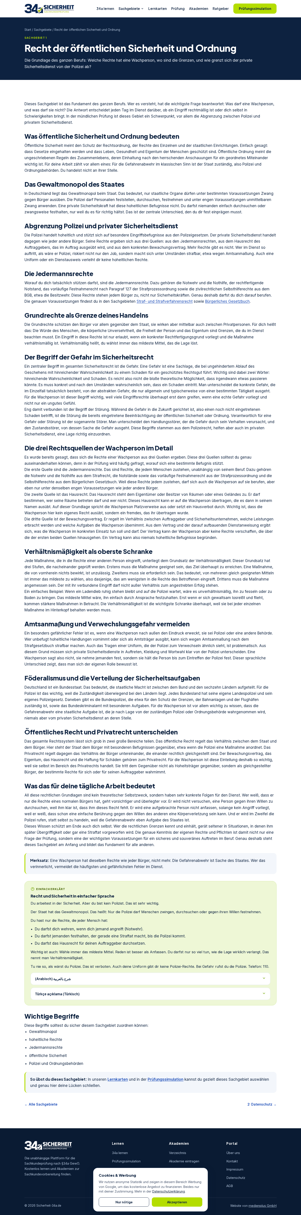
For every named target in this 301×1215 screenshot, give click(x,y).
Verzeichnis (177, 1153)
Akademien (198, 8)
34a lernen (105, 8)
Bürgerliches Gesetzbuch (227, 301)
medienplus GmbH (263, 1206)
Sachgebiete (129, 9)
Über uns (233, 1153)
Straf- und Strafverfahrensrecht (165, 301)
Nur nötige (124, 1202)
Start (27, 29)
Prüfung (178, 8)
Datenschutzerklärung (168, 1191)
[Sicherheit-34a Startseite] (49, 9)
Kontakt (232, 1161)
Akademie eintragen (184, 1161)
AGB (229, 1186)
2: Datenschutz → (262, 1104)
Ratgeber (221, 8)
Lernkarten (157, 8)
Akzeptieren (177, 1202)
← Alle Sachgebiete (41, 1104)
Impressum (234, 1169)
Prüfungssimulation (255, 8)
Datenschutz (235, 1178)
